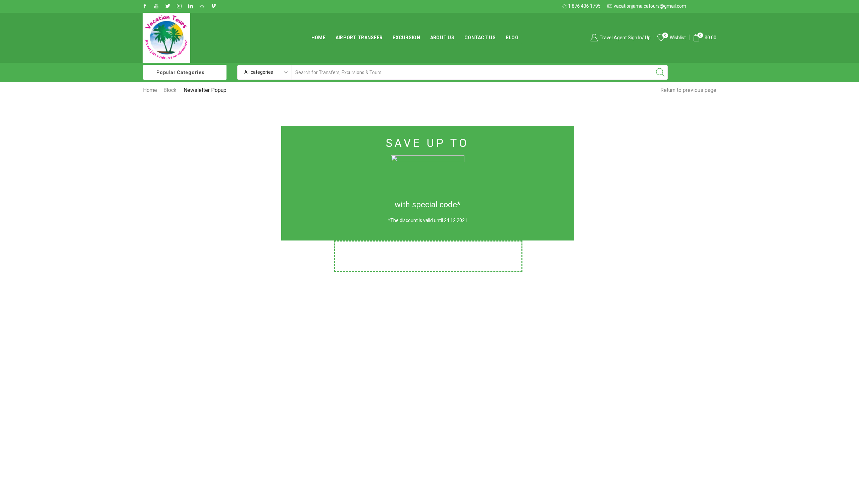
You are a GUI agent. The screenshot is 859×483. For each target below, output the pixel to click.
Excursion (406, 37)
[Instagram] (179, 6)
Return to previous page (688, 90)
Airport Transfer (359, 37)
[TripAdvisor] (202, 6)
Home (318, 37)
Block (169, 90)
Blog (512, 37)
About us (442, 37)
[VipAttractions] (213, 6)
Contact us (480, 37)
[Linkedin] (190, 6)
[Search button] (660, 72)
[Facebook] (145, 6)
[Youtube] (156, 6)
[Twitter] (167, 6)
